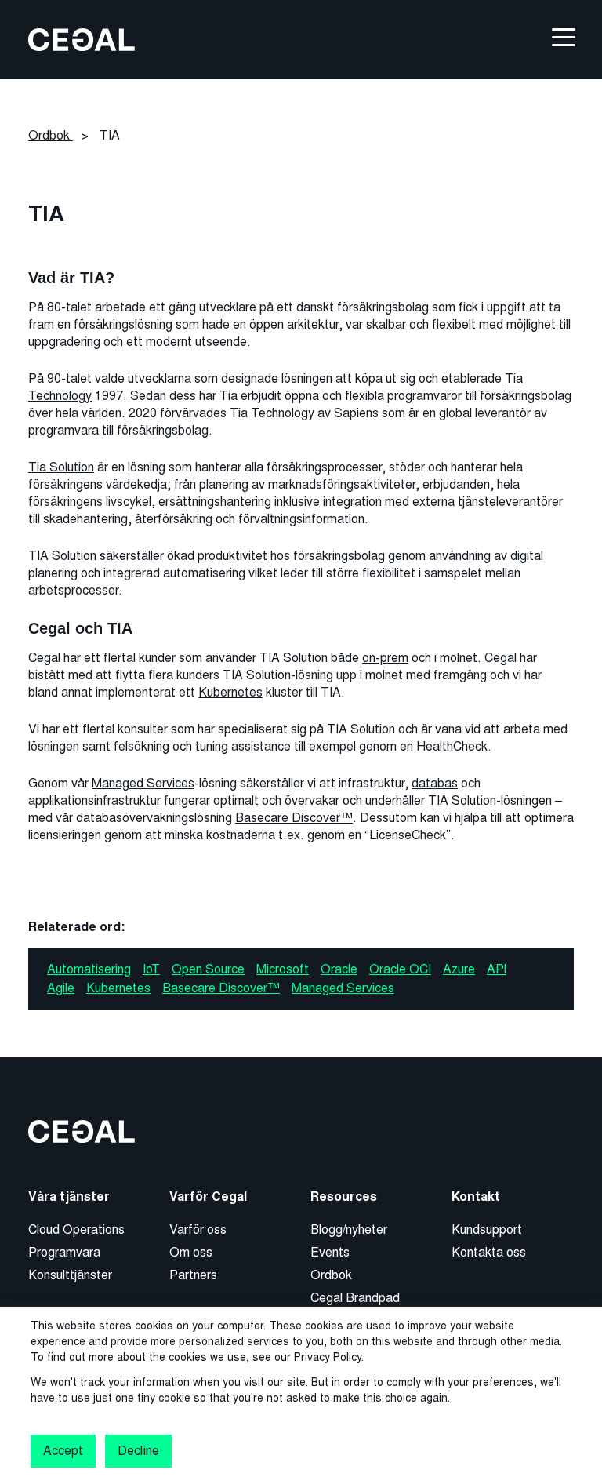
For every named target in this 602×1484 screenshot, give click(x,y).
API (496, 969)
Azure (459, 969)
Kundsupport (487, 1229)
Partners (193, 1275)
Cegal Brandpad (355, 1297)
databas (435, 783)
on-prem (385, 657)
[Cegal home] (81, 39)
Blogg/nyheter (348, 1229)
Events (330, 1252)
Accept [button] (63, 1450)
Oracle (339, 969)
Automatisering (89, 969)
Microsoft (282, 969)
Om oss (190, 1252)
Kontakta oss (489, 1252)
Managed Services (143, 783)
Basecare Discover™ (294, 817)
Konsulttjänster (70, 1275)
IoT (151, 969)
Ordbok (331, 1275)
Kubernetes (230, 692)
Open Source (208, 969)
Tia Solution (61, 467)
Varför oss (198, 1229)
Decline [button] (138, 1450)
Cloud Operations (76, 1229)
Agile (60, 988)
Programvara (64, 1252)
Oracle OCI (400, 969)
